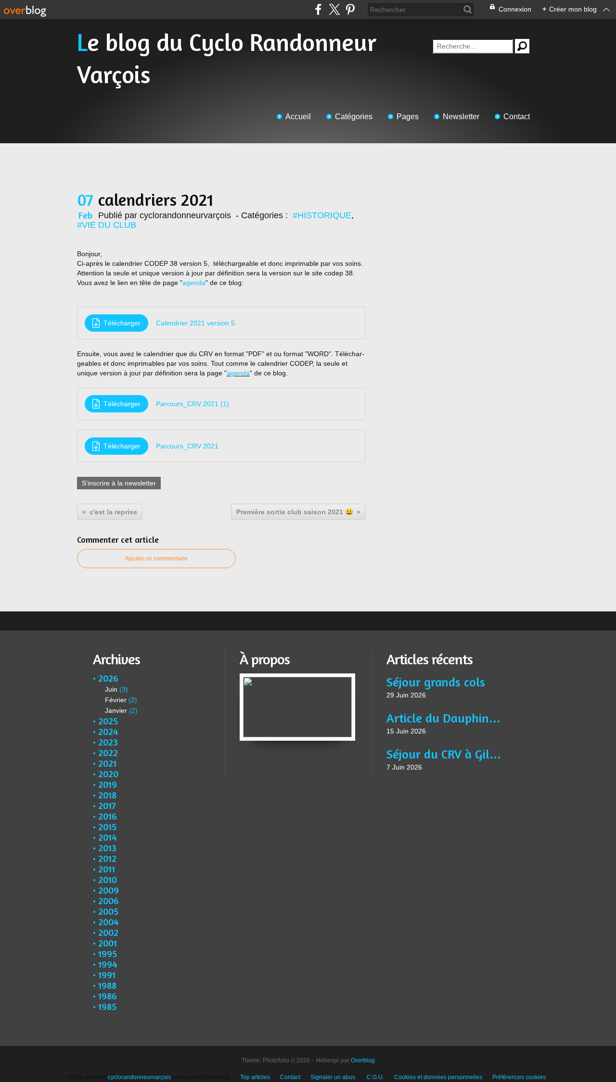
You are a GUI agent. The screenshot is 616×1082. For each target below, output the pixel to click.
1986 (107, 996)
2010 (107, 879)
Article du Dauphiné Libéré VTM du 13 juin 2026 (443, 717)
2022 (108, 752)
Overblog (363, 1060)
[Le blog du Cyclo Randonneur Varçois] (297, 678)
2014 (107, 837)
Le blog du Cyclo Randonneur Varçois (226, 58)
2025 (108, 721)
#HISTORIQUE (322, 215)
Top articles (255, 1077)
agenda (193, 282)
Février (116, 700)
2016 (107, 816)
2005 (108, 911)
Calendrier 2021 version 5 (195, 323)
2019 (107, 784)
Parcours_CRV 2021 (187, 446)
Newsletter (461, 116)
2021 (107, 763)
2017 (107, 805)
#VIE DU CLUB (106, 225)
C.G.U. (375, 1077)
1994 (107, 964)
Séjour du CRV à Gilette (443, 753)
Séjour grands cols (435, 681)
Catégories (353, 116)
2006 (108, 901)
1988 (107, 985)
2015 (107, 827)
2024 (108, 731)
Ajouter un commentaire (156, 558)
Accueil (298, 116)
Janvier (116, 710)
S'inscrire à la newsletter (119, 483)
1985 (107, 1006)
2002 (108, 932)
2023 (108, 742)
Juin (111, 689)
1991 (107, 975)
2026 (108, 678)
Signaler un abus (333, 1077)
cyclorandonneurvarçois (139, 1077)
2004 (108, 922)
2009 (108, 890)
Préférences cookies (519, 1077)
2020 (108, 774)
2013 (107, 848)
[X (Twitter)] (334, 9)
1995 (107, 953)
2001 (107, 943)
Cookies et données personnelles (438, 1077)
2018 (107, 795)
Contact (516, 116)
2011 (106, 869)
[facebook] (318, 9)
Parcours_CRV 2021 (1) (192, 404)
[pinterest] (350, 9)
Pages (408, 116)
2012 (107, 858)
